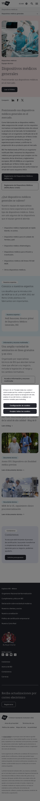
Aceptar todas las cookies (20, 411)
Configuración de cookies (20, 405)
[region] (20, 400)
